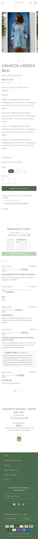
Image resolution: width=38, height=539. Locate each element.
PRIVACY (7, 465)
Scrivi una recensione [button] (19, 254)
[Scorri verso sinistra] (14, 61)
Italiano (27, 519)
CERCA (6, 456)
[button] (2, 3)
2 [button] (18, 391)
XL (26, 171)
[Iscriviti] (31, 496)
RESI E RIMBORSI (11, 470)
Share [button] (6, 209)
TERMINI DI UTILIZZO (12, 460)
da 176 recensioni (17, 418)
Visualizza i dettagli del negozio (16, 203)
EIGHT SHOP (17, 533)
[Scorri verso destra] (23, 61)
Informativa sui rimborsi (22, 536)
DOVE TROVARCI (10, 475)
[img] (7, 266)
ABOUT (7, 480)
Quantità (5, 176)
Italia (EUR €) (11, 519)
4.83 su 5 (24, 233)
